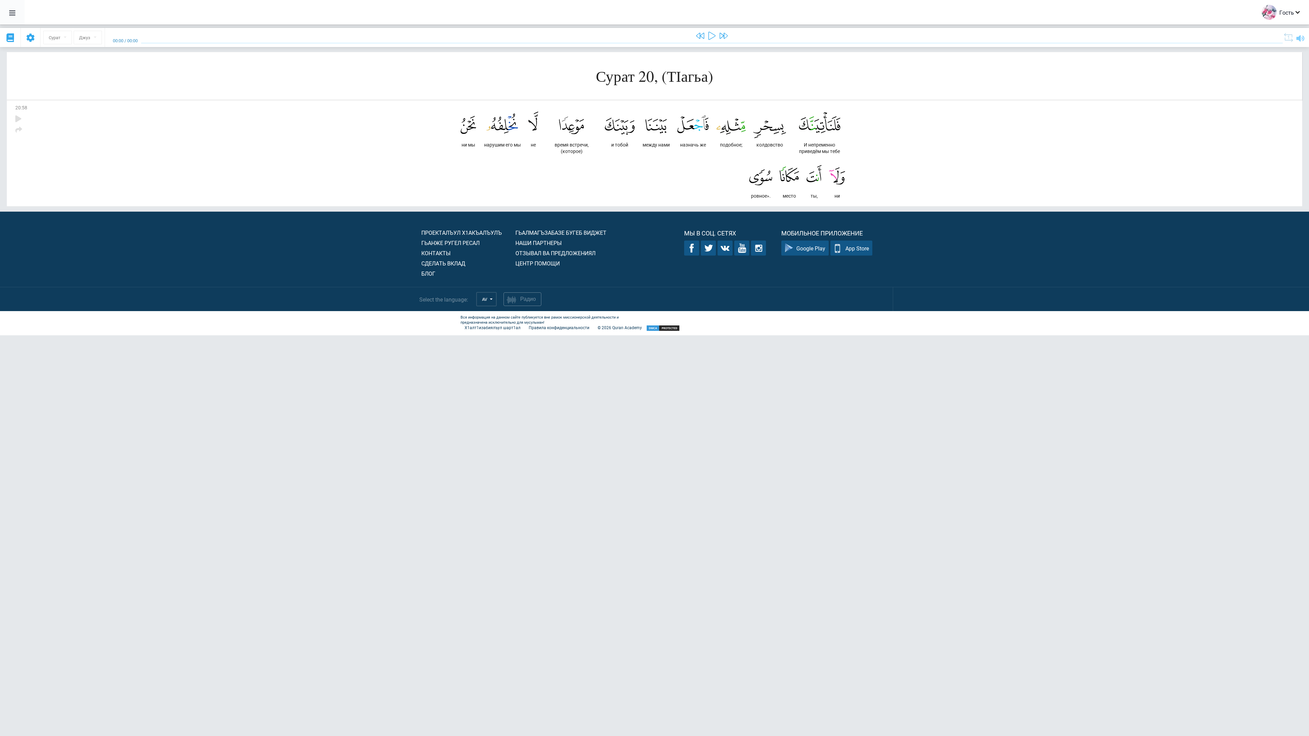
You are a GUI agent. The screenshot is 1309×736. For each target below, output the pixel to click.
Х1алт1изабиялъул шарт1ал (493, 327)
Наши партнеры (538, 242)
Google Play (810, 248)
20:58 (21, 107)
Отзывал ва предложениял (555, 253)
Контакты (436, 253)
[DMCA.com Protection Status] (663, 328)
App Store (857, 248)
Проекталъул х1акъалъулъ (461, 232)
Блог (428, 273)
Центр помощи (537, 263)
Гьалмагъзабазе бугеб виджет (560, 232)
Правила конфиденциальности (559, 327)
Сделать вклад (443, 263)
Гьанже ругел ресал (450, 242)
